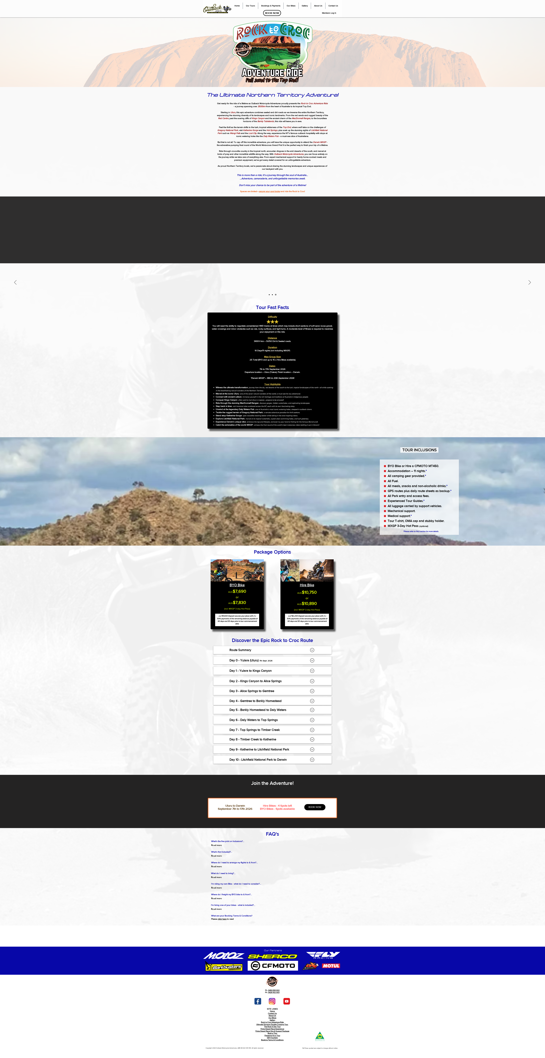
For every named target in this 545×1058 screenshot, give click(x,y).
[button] (250, 6)
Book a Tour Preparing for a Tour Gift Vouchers (272, 1035)
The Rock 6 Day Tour (272, 1027)
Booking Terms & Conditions (272, 1040)
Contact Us (272, 1013)
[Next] (530, 282)
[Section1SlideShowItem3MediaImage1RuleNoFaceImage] (275, 294)
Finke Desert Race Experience (272, 1029)
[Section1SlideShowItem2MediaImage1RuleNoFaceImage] (272, 294)
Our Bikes (272, 1018)
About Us (272, 1015)
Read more (216, 845)
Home (272, 1011)
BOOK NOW (315, 807)
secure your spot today (269, 191)
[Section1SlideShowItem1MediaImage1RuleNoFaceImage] (269, 294)
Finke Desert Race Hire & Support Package (272, 1031)
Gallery (272, 1020)
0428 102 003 (273, 992)
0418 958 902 (274, 990)
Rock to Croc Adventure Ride (272, 1022)
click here (222, 919)
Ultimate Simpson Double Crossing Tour (272, 1024)
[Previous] (15, 282)
